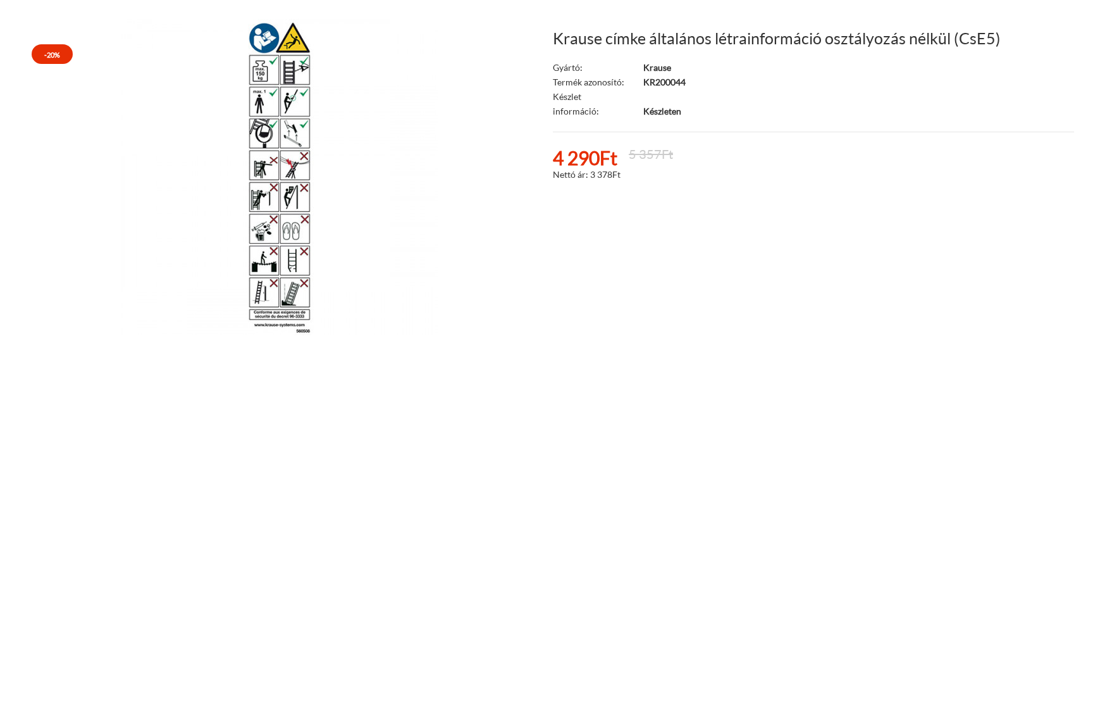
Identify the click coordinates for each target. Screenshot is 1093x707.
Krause (657, 67)
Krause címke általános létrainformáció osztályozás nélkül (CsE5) (777, 37)
